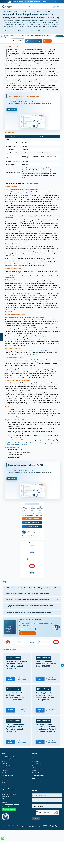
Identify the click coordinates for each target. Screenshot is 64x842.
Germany (4, 782)
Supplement (27, 11)
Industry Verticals (36, 768)
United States (5, 778)
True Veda (34, 354)
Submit (36, 818)
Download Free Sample (28, 633)
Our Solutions (35, 761)
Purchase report (10, 678)
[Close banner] (55, 2)
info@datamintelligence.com (34, 532)
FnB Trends (35, 778)
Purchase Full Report (33, 518)
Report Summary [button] (17, 40)
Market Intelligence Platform (9, 756)
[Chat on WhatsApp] (9, 809)
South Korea (5, 787)
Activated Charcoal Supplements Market (42, 11)
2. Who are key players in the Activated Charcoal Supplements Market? (27, 593)
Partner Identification (33, 522)
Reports (9, 11)
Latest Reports (5, 796)
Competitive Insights (7, 759)
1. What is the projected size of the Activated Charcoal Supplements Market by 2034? (31, 588)
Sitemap (4, 772)
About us (34, 759)
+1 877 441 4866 (8, 806)
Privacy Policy (5, 770)
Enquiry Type (47, 803)
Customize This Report (28, 629)
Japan (3, 784)
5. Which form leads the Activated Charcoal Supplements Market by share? (28, 612)
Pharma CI (34, 765)
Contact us (4, 763)
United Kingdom (6, 780)
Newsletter (4, 761)
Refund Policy (5, 768)
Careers (34, 770)
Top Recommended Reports (9, 794)
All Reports (4, 798)
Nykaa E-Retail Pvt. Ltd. (40, 351)
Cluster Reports (5, 792)
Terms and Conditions (7, 765)
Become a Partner (36, 772)
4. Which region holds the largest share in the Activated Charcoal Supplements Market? (29, 606)
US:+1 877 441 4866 (32, 531)
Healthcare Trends (36, 781)
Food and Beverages (18, 11)
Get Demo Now (12, 109)
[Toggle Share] (62, 665)
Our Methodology (36, 763)
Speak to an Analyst (33, 526)
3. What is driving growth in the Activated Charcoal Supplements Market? (28, 599)
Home (4, 11)
